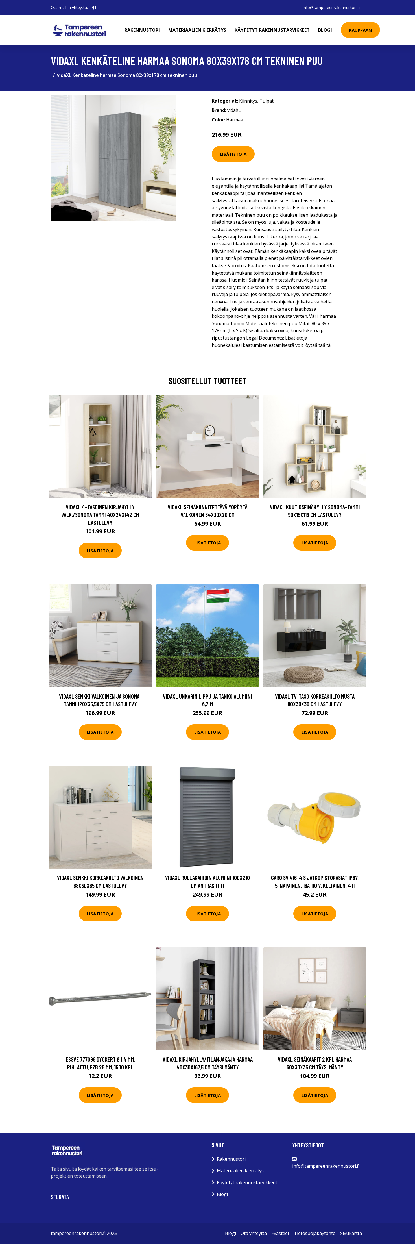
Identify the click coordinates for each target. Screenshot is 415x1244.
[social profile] (94, 7)
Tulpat (266, 101)
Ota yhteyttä (254, 1233)
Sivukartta (351, 1233)
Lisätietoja (233, 154)
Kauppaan (360, 30)
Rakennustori (142, 30)
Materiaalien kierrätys (197, 30)
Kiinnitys (248, 101)
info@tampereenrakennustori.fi (331, 7)
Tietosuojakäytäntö (315, 1233)
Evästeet (280, 1233)
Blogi (325, 30)
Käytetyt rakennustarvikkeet (272, 30)
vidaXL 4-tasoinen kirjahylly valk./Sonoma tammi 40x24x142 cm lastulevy (100, 514)
